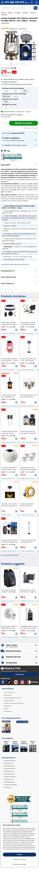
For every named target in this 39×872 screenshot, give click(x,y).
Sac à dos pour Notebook (8, 601)
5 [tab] (22, 64)
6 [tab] (25, 64)
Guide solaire (8, 711)
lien (29, 837)
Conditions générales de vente (12, 698)
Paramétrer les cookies (19, 859)
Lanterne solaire (6, 515)
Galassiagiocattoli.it (9, 774)
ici (33, 849)
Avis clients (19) (8, 277)
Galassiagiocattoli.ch (10, 768)
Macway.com (8, 787)
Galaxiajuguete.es (9, 771)
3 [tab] (17, 64)
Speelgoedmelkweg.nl (10, 777)
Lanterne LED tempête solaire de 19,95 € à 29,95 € (15, 264)
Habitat (10, 12)
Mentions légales (9, 700)
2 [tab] (14, 64)
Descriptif (5, 165)
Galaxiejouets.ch (8, 763)
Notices (6, 708)
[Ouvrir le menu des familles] (2, 2)
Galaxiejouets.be (9, 779)
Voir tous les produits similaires (9, 555)
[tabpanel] (19, 45)
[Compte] (32, 2)
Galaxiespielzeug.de (9, 760)
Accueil (3, 12)
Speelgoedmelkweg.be (10, 785)
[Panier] (36, 2)
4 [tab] (19, 64)
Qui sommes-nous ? (9, 692)
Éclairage (17, 12)
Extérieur (25, 12)
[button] (12, 114)
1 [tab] (11, 64)
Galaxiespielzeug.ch (9, 766)
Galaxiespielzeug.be (9, 782)
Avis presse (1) (7, 283)
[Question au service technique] (9, 150)
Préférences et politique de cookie (13, 703)
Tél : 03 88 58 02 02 (12, 647)
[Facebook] (2, 150)
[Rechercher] (36, 8)
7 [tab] (28, 64)
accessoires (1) (8, 270)
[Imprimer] (5, 150)
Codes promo (8, 706)
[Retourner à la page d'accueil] (17, 2)
